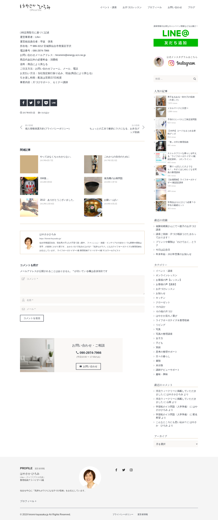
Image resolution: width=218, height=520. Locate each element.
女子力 (159, 338)
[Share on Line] (53, 102)
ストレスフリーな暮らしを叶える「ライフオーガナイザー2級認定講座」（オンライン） (182, 156)
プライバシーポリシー (123, 514)
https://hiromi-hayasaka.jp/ (50, 239)
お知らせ (160, 293)
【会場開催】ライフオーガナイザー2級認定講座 (182, 181)
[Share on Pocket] (46, 102)
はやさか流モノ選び (166, 316)
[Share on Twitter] (31, 102)
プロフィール (28, 501)
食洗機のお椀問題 (113, 178)
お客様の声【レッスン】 (169, 280)
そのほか (48, 16)
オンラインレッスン (166, 275)
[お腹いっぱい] (93, 207)
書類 (158, 361)
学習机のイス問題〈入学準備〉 (172, 406)
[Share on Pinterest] (38, 102)
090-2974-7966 (88, 353)
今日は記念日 (163, 249)
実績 (158, 347)
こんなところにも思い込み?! (171, 422)
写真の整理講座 (164, 334)
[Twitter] (123, 470)
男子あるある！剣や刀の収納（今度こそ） (181, 98)
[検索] (194, 79)
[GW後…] (29, 186)
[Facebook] (116, 470)
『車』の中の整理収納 (178, 142)
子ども (159, 343)
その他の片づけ (164, 311)
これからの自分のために (117, 156)
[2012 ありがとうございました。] (29, 207)
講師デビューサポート (168, 370)
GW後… (44, 178)
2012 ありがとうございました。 (57, 200)
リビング (160, 325)
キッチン (160, 298)
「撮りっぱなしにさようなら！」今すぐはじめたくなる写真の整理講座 (182, 169)
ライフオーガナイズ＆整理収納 (172, 320)
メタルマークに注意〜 (178, 108)
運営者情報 (142, 514)
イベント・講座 (164, 271)
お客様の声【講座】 (166, 284)
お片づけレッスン (165, 289)
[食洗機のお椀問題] (93, 186)
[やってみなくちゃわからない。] (29, 164)
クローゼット (163, 302)
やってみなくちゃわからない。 (56, 156)
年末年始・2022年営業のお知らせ (173, 254)
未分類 (159, 365)
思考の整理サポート (166, 352)
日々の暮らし (163, 356)
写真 (158, 329)
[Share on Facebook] (23, 102)
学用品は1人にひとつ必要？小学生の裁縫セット (182, 203)
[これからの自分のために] (93, 164)
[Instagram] (131, 470)
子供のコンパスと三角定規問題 (182, 119)
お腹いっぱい (111, 200)
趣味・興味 (162, 374)
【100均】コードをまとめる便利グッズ (182, 132)
